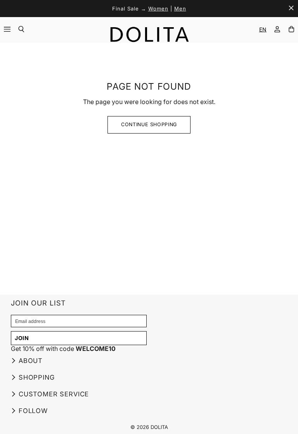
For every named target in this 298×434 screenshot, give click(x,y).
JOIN (22, 338)
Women (158, 8)
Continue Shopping (149, 124)
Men (180, 8)
